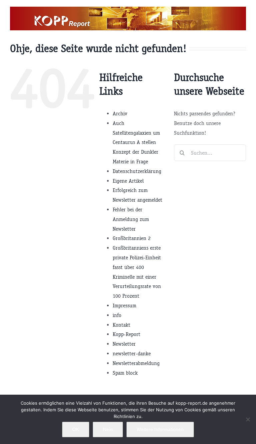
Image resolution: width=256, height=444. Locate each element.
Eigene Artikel (128, 181)
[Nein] (247, 419)
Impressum (124, 305)
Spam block (125, 373)
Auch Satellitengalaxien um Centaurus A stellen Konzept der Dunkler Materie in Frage (136, 142)
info (117, 315)
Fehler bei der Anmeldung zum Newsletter (131, 219)
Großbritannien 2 (132, 238)
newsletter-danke (132, 353)
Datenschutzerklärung (137, 171)
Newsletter (124, 344)
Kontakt (121, 325)
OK (75, 429)
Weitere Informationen (160, 429)
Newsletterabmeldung (136, 363)
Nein (108, 429)
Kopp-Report (126, 334)
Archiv (120, 113)
